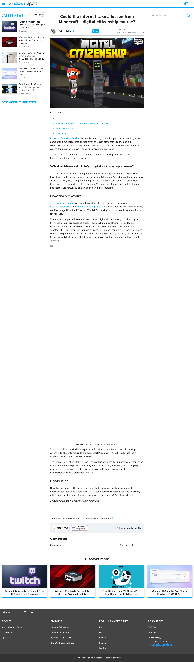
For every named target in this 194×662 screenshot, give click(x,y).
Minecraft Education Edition (64, 138)
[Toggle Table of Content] (52, 118)
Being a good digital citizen (91, 206)
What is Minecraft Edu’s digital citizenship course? (81, 123)
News (95, 31)
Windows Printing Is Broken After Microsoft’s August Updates (72, 593)
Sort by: (124, 545)
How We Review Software (62, 643)
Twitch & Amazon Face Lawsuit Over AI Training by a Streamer (24, 593)
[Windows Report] (22, 3)
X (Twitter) (25, 612)
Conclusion (61, 133)
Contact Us (7, 632)
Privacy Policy (154, 638)
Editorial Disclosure (59, 632)
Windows (103, 648)
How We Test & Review (61, 638)
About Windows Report (12, 627)
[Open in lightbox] (97, 343)
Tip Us (5, 638)
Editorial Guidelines (59, 627)
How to (102, 638)
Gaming (102, 643)
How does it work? (65, 128)
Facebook (18, 612)
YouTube (32, 612)
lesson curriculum (64, 203)
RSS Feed (152, 627)
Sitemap (152, 632)
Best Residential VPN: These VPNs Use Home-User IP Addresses (121, 593)
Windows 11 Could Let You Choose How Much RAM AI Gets (170, 593)
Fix (100, 632)
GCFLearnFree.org (59, 206)
